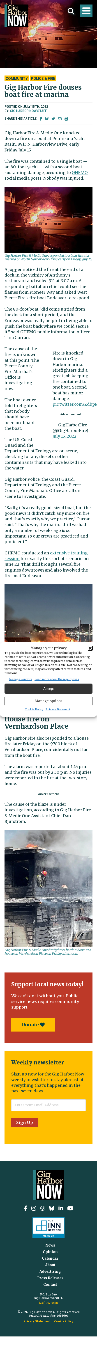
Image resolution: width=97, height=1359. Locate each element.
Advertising (50, 1271)
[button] (90, 648)
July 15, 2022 (64, 436)
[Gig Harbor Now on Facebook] (25, 1208)
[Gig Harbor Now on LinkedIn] (60, 1208)
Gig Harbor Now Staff (28, 111)
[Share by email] (60, 119)
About (50, 1265)
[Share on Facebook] (41, 119)
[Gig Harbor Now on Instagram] (33, 1208)
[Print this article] (66, 119)
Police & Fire (43, 78)
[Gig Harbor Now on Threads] (42, 1208)
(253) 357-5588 (48, 1302)
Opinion (50, 1252)
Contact (50, 1284)
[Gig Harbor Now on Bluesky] (51, 1208)
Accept (48, 689)
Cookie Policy (34, 709)
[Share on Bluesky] (46, 119)
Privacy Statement (58, 709)
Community (17, 78)
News (50, 1245)
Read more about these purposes (57, 679)
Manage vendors (20, 679)
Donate (30, 1025)
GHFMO (80, 172)
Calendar (50, 1258)
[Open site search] (71, 11)
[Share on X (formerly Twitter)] (53, 119)
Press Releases (50, 1278)
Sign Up (24, 1122)
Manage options (48, 701)
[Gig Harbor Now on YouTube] (70, 1208)
